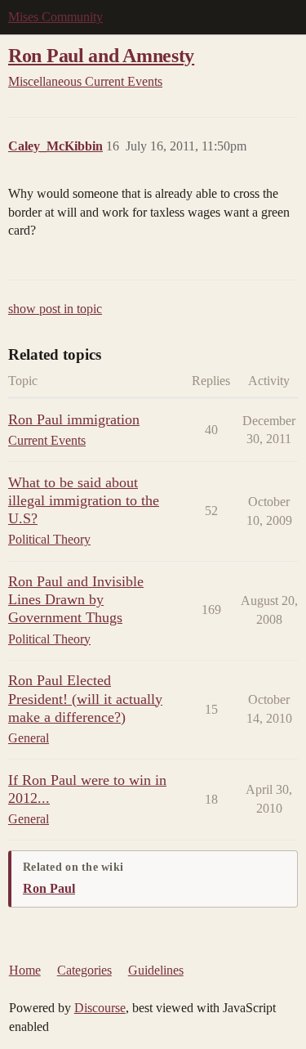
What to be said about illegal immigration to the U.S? (83, 500)
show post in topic (55, 309)
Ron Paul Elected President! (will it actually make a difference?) (85, 698)
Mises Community (55, 17)
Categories (84, 970)
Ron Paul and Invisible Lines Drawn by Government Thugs (76, 599)
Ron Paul (49, 888)
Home (25, 970)
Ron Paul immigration (74, 419)
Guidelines (156, 970)
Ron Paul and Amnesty (101, 55)
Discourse (100, 1008)
